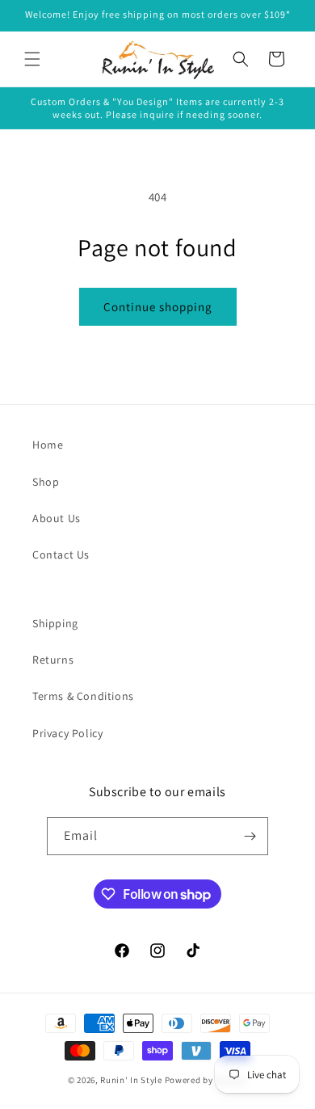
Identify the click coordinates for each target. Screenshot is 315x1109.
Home (47, 444)
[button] (32, 59)
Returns (53, 659)
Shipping (55, 623)
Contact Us (61, 554)
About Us (56, 518)
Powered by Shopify (206, 1080)
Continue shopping (157, 306)
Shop (45, 481)
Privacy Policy (67, 733)
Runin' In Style (131, 1080)
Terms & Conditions (83, 696)
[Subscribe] (249, 836)
